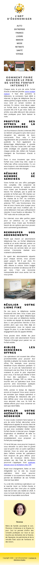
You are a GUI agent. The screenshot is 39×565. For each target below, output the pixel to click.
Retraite (19, 47)
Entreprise (19, 29)
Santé (19, 50)
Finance (19, 33)
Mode (19, 43)
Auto (19, 25)
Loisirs (19, 36)
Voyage (19, 54)
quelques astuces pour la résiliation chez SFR (19, 463)
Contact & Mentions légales (25, 559)
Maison (19, 40)
